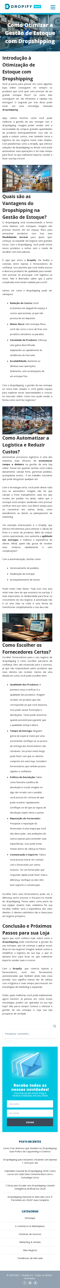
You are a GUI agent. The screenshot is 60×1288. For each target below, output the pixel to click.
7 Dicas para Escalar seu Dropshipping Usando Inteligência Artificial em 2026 (30, 1187)
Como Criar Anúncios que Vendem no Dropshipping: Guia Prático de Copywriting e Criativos (30, 1150)
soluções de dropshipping (16, 147)
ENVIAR (30, 1122)
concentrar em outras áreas (25, 509)
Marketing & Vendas (30, 1242)
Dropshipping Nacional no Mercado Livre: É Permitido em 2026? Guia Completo (30, 1198)
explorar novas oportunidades (24, 392)
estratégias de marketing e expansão (22, 986)
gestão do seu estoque (30, 121)
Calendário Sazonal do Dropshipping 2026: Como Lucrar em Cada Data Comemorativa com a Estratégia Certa (30, 1174)
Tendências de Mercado (30, 1258)
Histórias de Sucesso (30, 1234)
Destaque (30, 1217)
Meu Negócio (30, 1250)
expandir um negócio (26, 240)
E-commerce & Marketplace (30, 1226)
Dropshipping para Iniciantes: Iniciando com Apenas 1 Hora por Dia (30, 1161)
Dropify (34, 143)
